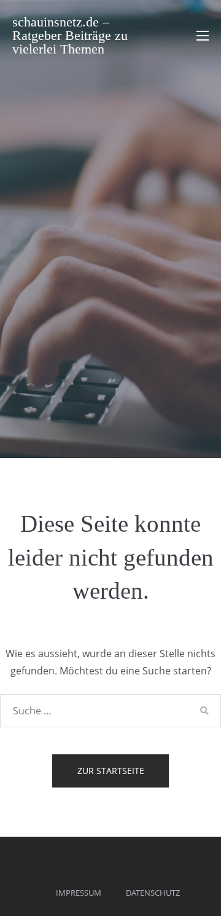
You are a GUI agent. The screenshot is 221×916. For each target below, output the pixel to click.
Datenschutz (153, 892)
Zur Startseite (110, 770)
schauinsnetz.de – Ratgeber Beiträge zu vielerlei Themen (70, 35)
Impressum (78, 892)
